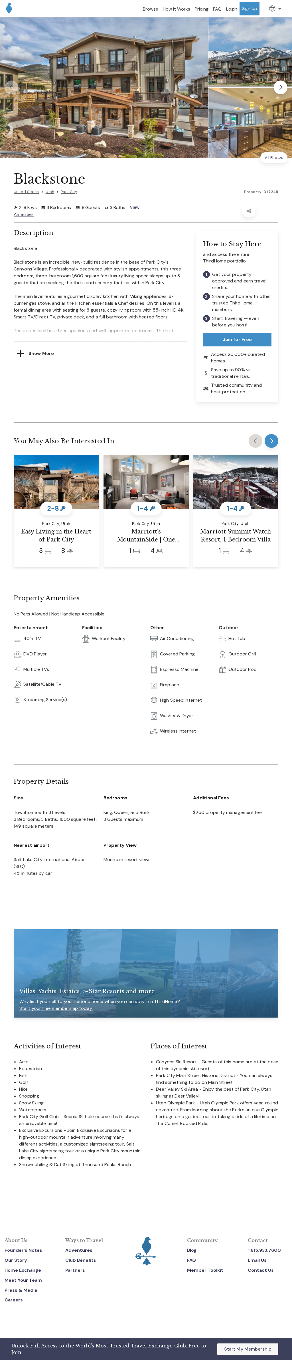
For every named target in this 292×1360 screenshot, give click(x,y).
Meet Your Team (23, 1280)
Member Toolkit (205, 1270)
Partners (75, 1270)
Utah (50, 191)
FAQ (191, 1260)
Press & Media (21, 1290)
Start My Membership (247, 1349)
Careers (14, 1300)
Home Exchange (23, 1270)
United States (26, 191)
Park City (69, 191)
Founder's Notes (23, 1250)
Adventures (78, 1250)
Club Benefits (80, 1260)
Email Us (257, 1260)
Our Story (16, 1260)
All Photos (274, 157)
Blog (191, 1250)
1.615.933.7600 (264, 1250)
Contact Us (261, 1270)
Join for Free (237, 339)
